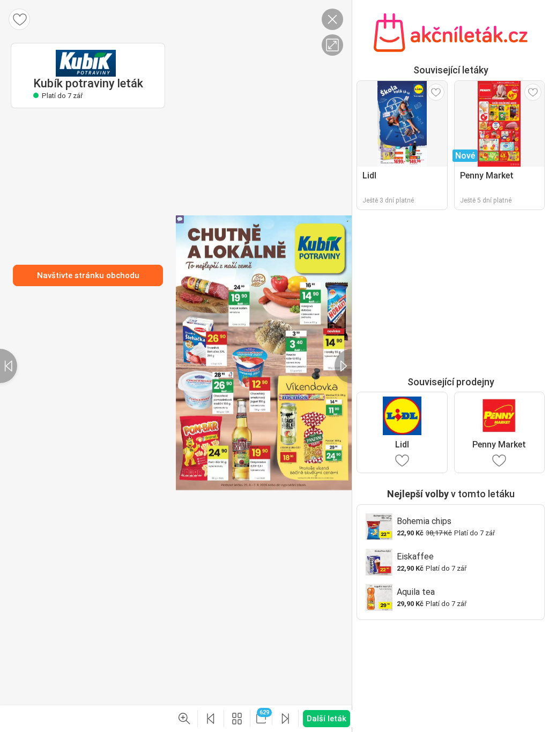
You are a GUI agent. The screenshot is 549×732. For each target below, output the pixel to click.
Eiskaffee (415, 556)
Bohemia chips (424, 521)
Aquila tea (416, 592)
